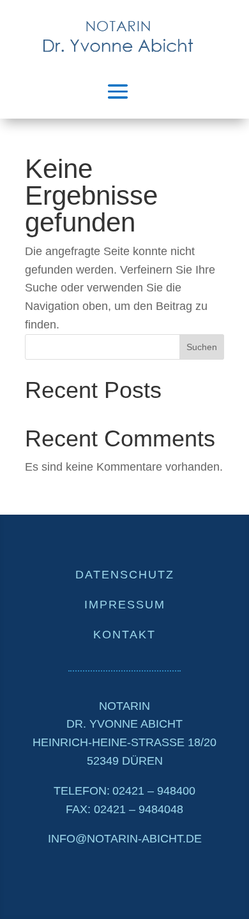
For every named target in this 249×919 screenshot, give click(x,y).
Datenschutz (124, 574)
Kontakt (124, 634)
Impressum (124, 604)
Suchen (201, 347)
